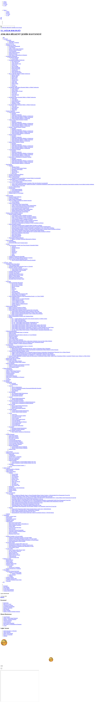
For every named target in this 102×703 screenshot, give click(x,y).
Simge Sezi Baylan (16, 481)
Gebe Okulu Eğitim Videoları (15, 361)
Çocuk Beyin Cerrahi (16, 416)
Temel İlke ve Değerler (14, 42)
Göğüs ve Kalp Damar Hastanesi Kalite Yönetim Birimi (24, 205)
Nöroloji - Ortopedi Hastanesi (12, 372)
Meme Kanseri (12, 528)
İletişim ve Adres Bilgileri (14, 276)
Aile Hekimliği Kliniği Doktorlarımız (20, 393)
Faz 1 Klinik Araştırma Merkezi (16, 315)
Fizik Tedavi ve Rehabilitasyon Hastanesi (18, 55)
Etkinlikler (11, 464)
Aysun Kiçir (14, 93)
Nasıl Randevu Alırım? (11, 518)
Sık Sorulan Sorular (10, 542)
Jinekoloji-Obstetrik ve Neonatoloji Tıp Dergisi (19, 364)
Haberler (11, 507)
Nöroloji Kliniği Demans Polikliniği (19, 448)
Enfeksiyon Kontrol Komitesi (12, 453)
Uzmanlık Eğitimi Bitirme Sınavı (16, 273)
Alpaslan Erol (15, 70)
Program (13, 250)
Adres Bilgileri (15, 390)
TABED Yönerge (15, 297)
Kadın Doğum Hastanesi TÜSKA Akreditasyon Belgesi (24, 216)
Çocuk (10, 413)
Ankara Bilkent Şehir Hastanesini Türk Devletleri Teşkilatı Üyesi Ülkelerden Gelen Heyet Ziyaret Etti (34, 506)
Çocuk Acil (14, 414)
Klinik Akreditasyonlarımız (15, 224)
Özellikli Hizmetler (10, 434)
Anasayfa (14, 246)
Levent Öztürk (15, 58)
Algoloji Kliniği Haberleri (17, 399)
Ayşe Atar (14, 96)
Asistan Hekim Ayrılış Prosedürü (19, 270)
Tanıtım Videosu (12, 489)
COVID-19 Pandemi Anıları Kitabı (14, 579)
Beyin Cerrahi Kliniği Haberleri (19, 408)
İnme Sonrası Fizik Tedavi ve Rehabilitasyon (19, 523)
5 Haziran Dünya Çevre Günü (18, 185)
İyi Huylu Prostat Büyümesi (15, 527)
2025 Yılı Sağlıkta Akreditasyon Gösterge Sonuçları (20, 200)
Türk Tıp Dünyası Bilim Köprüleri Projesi (18, 259)
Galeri (13, 254)
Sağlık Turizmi (6, 467)
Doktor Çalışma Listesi (11, 516)
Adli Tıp (11, 385)
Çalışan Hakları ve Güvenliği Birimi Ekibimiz (22, 180)
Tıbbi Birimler (6, 380)
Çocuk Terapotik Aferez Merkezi (16, 443)
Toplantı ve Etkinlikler (16, 573)
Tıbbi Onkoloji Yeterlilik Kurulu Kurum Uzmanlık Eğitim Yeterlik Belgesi (28, 230)
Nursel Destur (15, 477)
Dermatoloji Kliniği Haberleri (18, 429)
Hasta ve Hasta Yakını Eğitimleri (16, 339)
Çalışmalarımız (12, 455)
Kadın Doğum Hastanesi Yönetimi (16, 142)
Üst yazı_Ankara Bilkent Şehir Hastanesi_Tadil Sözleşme (24, 323)
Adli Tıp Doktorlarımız (17, 387)
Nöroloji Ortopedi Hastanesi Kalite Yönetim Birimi (23, 206)
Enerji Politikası (12, 241)
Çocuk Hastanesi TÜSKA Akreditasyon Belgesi (22, 219)
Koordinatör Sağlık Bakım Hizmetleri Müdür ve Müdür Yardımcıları (24, 87)
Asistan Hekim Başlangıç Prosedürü (19, 268)
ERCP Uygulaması (13, 532)
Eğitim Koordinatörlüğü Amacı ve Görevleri (18, 332)
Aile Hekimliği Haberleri (17, 395)
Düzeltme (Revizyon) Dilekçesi (18, 295)
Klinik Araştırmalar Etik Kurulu (16, 282)
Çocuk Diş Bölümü (16, 420)
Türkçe (4, 1)
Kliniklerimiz (9, 382)
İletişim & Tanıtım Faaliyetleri (12, 571)
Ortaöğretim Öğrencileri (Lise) (15, 347)
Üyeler (13, 290)
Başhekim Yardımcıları (17, 114)
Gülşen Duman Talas (16, 63)
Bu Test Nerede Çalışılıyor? (15, 551)
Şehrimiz (8, 513)
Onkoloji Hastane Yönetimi (15, 134)
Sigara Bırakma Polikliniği (17, 394)
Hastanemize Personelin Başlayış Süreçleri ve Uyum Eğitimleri (22, 334)
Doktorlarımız (15, 384)
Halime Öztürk (15, 83)
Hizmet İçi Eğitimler (13, 336)
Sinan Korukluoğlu (16, 67)
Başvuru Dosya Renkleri (17, 283)
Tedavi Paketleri (9, 470)
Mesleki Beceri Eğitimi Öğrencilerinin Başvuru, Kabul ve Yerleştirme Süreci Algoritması (31, 348)
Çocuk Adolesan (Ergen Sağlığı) (19, 415)
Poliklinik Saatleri (10, 520)
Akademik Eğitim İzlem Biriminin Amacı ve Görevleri (21, 266)
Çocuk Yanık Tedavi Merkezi (15, 444)
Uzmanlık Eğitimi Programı (15, 271)
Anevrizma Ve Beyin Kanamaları (16, 530)
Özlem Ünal (14, 65)
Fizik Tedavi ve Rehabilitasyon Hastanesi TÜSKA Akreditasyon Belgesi (27, 222)
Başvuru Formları (15, 286)
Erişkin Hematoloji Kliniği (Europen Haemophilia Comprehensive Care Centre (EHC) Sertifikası (33, 227)
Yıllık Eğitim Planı (13, 337)
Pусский (5, 4)
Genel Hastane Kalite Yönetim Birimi (20, 204)
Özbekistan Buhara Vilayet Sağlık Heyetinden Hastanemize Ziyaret (26, 505)
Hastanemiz (8, 40)
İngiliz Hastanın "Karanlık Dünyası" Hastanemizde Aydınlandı (25, 510)
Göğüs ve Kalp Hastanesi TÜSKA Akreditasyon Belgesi (24, 218)
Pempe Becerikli (15, 94)
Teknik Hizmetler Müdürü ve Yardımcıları (21, 118)
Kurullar (13, 249)
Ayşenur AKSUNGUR (8, 590)
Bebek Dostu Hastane (16, 235)
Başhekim (14, 113)
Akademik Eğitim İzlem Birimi (13, 264)
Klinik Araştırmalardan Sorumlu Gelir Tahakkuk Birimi (21, 316)
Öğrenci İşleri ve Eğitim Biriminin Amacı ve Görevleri (21, 346)
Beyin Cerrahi (12, 404)
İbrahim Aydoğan (15, 102)
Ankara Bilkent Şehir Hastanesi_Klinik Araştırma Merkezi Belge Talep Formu (29, 326)
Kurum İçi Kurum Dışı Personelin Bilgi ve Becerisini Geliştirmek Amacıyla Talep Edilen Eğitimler (30, 341)
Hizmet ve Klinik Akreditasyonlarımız (14, 213)
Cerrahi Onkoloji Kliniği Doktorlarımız (20, 410)
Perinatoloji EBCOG (16, 236)
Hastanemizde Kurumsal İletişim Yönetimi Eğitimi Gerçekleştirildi (26, 178)
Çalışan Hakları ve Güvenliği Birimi (17, 179)
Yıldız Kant (14, 81)
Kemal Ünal (14, 86)
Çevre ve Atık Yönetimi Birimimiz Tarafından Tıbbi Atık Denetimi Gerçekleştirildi (30, 183)
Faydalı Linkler (9, 548)
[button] (5, 10)
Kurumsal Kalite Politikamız (15, 196)
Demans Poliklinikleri (13, 445)
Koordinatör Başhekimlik (14, 46)
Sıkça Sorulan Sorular (13, 357)
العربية (4, 5)
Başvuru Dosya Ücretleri (17, 285)
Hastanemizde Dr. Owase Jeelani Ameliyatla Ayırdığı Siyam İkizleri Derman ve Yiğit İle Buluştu (33, 512)
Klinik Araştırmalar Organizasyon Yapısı (18, 308)
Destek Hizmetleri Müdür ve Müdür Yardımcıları (22, 117)
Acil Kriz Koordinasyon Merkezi (16, 174)
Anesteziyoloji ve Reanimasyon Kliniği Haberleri (22, 403)
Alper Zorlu (14, 106)
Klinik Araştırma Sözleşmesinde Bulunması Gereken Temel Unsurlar (27, 312)
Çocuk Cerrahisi (15, 418)
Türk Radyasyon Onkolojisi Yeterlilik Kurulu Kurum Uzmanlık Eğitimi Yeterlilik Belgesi (31, 226)
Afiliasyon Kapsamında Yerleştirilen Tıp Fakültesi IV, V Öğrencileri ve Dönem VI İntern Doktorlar (33, 354)
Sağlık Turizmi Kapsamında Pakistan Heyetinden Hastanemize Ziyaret (27, 502)
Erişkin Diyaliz (12, 449)
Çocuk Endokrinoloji (16, 423)
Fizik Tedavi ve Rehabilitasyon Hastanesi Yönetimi (20, 157)
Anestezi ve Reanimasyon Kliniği (16, 400)
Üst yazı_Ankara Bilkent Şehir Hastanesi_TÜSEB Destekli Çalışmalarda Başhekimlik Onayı (32, 329)
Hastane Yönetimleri (10, 111)
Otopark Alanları (9, 564)
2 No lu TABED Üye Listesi (18, 302)
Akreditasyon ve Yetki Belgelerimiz (16, 487)
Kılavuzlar (14, 288)
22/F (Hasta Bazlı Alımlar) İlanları (19, 168)
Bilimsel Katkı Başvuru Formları (13, 358)
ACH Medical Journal (14, 367)
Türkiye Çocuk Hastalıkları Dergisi (16, 365)
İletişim (13, 255)
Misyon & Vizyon (10, 43)
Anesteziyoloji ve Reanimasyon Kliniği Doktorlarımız (23, 402)
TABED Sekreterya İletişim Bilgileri (20, 303)
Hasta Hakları (9, 517)
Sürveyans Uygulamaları (14, 458)
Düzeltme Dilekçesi (16, 305)
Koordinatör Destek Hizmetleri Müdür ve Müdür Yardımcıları (22, 97)
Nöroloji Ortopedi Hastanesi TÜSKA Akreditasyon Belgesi (25, 220)
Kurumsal (5, 38)
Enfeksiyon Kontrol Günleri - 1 (18, 465)
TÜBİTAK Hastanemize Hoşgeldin (16, 256)
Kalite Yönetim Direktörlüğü (15, 199)
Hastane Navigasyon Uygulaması (13, 568)
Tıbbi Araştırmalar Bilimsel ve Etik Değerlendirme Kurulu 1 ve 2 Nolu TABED (26, 296)
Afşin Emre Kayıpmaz (17, 72)
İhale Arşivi (14, 173)
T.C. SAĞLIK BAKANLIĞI (10, 30)
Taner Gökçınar (15, 62)
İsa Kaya (14, 84)
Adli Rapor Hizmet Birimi (14, 175)
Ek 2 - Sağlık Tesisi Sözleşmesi (18, 319)
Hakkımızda (11, 41)
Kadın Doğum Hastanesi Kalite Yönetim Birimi (22, 209)
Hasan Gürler (15, 77)
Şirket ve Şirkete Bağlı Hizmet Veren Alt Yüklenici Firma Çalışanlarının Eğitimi (26, 342)
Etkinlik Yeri (14, 251)
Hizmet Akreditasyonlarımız (15, 214)
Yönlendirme (6, 515)
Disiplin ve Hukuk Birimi (14, 186)
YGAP (7, 378)
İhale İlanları (14, 170)
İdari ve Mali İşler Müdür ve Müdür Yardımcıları (19, 73)
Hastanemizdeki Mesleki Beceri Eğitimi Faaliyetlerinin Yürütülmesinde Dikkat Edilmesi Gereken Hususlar (35, 349)
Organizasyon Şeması (11, 45)
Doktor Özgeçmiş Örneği (14, 555)
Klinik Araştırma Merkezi (11, 306)
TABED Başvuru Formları (17, 300)
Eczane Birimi (12, 188)
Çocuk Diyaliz (12, 439)
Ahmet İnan (14, 109)
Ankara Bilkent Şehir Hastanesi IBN (20, 293)
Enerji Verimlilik (9, 240)
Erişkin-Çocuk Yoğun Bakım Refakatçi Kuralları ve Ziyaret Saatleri (23, 540)
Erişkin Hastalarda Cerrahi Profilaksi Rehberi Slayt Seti (24, 462)
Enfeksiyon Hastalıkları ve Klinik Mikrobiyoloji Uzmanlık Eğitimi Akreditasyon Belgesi (31, 231)
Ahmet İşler (14, 98)
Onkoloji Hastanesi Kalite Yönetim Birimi (21, 210)
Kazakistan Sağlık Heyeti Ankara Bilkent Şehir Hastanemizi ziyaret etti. (27, 499)
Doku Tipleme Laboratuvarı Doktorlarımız (21, 431)
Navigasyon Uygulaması (14, 567)
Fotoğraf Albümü (12, 490)
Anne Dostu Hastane (16, 234)
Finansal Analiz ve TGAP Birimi (16, 193)
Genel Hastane (12, 47)
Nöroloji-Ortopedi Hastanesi (15, 50)
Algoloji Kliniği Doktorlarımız (18, 398)
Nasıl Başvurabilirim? (16, 389)
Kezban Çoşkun (15, 479)
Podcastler (8, 581)
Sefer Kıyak (14, 92)
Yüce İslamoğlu (15, 476)
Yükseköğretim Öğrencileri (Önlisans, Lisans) (19, 351)
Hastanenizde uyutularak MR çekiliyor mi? (18, 543)
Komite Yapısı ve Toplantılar (15, 456)
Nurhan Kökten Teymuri (17, 91)
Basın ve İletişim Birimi (14, 176)
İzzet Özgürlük (15, 66)
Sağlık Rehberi (9, 521)
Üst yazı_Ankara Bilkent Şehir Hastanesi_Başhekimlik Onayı (25, 322)
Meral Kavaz (14, 78)
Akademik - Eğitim (7, 262)
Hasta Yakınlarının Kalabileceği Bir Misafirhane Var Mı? (21, 546)
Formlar (10, 317)
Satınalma (11, 165)
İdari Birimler (9, 164)
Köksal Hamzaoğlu (16, 68)
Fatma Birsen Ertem (16, 101)
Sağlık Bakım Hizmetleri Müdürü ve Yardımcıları (22, 116)
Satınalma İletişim (15, 167)
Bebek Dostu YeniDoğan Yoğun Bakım (20, 232)
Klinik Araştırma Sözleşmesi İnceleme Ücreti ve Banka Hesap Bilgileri (27, 313)
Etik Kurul (8, 281)
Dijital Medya (6, 569)
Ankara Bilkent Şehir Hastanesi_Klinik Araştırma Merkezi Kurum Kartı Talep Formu (30, 328)
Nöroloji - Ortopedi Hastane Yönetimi (17, 127)
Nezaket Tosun (15, 79)
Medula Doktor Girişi (13, 553)
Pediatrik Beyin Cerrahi (17, 407)
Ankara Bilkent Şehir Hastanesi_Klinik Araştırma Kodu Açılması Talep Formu (29, 324)
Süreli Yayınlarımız (10, 363)
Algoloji (10, 397)
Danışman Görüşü (16, 292)
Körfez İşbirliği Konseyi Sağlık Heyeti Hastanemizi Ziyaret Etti (25, 504)
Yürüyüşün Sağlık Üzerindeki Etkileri (17, 531)
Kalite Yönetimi (9, 195)
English (5, 3)
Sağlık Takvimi (12, 574)
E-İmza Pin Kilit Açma (14, 557)
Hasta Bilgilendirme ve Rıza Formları (17, 541)
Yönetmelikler (15, 291)
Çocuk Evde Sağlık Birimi (17, 425)
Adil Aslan (14, 482)
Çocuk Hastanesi (12, 51)
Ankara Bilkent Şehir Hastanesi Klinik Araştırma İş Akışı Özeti (25, 311)
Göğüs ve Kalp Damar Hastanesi (16, 48)
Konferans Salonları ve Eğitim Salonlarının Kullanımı (20, 343)
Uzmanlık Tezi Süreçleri (14, 272)
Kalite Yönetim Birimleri (14, 203)
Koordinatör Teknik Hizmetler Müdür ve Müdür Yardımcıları (22, 104)
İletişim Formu (9, 561)
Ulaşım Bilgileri (9, 562)
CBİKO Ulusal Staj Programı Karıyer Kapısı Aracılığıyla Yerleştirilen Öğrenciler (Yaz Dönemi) (32, 353)
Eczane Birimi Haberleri (17, 190)
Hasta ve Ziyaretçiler (10, 492)
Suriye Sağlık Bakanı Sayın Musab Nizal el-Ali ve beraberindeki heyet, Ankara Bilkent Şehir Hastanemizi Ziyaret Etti (37, 501)
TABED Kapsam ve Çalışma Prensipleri (20, 298)
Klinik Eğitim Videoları (11, 359)
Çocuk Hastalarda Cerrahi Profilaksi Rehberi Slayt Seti (24, 461)
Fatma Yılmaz (15, 89)
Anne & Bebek (9, 451)
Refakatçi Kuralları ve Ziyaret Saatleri (14, 536)
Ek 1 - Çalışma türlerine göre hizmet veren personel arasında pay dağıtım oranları (29, 318)
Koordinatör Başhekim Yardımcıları (16, 60)
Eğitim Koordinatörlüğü (14, 191)
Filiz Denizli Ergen (16, 61)
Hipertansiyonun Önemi (14, 533)
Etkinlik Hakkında (16, 247)
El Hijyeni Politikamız (14, 198)
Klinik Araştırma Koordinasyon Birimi (17, 307)
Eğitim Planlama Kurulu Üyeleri (16, 275)
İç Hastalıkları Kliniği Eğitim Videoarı (17, 362)
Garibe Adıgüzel (15, 88)
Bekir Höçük (14, 108)
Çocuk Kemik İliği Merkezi (15, 440)
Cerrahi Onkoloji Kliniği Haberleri (19, 412)
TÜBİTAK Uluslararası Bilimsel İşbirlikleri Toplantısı (20, 257)
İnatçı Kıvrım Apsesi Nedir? (15, 522)
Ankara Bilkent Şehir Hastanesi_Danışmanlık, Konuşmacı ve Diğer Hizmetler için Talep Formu (33, 327)
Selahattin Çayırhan (16, 103)
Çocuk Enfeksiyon (16, 424)
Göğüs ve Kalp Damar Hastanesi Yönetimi (18, 119)
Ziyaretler (11, 494)
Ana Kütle (8, 379)
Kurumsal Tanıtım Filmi (11, 578)
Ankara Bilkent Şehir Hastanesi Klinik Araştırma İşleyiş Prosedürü (23, 310)
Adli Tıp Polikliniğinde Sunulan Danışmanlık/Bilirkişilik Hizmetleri (26, 388)
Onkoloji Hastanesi (13, 53)
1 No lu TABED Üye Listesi (18, 301)
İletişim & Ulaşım (7, 558)
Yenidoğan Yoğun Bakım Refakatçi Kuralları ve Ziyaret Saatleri (23, 538)
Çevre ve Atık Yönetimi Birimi (15, 181)
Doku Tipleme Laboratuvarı (15, 430)
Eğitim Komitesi (12, 333)
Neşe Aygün (14, 480)
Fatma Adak (14, 82)
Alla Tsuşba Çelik (15, 485)
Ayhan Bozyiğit (15, 107)
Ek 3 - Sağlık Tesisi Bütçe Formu (19, 321)
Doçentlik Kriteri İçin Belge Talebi (16, 278)
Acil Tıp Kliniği (12, 383)
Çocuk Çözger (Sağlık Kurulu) (18, 419)
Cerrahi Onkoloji (12, 409)
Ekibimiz (11, 472)
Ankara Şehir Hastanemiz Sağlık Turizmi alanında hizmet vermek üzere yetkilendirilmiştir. (31, 508)
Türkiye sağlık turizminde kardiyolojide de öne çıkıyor (23, 511)
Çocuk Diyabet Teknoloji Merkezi (19, 421)
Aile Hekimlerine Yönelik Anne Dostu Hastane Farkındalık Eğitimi (23, 245)
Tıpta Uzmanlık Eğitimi (14, 265)
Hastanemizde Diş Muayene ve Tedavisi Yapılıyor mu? (21, 545)
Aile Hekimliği (12, 392)
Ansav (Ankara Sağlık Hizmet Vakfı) (17, 550)
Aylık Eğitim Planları (13, 338)
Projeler (8, 244)
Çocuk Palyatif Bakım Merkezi (15, 441)
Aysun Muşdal (15, 99)
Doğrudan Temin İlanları (17, 169)
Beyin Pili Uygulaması (14, 438)
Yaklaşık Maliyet (15, 172)
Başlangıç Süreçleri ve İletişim (15, 267)
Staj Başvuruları (9, 344)
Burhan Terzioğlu (15, 75)
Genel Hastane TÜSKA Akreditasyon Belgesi (22, 215)
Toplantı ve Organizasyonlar (15, 572)
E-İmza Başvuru (12, 556)
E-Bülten (11, 576)
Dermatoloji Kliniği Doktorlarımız (19, 428)
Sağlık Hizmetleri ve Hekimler (12, 469)
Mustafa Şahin (15, 76)
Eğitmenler (14, 252)
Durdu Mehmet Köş (16, 71)
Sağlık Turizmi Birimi (11, 471)
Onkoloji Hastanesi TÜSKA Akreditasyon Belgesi (23, 221)
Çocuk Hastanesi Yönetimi (15, 149)
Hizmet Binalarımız (7, 368)
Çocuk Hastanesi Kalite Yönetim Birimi (20, 208)
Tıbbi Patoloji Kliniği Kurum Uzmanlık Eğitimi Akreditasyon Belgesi (27, 225)
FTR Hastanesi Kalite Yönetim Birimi (20, 211)
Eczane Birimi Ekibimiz (17, 189)
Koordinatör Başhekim (14, 57)
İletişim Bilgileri (9, 559)
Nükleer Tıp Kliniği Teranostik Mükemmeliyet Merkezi (24, 239)
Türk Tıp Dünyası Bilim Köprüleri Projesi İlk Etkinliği (24, 260)
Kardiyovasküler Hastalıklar (15, 525)
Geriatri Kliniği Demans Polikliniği (19, 446)
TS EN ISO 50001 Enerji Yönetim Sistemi (18, 242)
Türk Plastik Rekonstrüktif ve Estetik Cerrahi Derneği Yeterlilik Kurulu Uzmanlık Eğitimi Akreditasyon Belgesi (36, 229)
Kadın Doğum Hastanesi (14, 52)
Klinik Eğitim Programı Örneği (15, 277)
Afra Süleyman (15, 484)
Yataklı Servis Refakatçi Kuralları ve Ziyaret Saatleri (20, 537)
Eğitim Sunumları (13, 460)
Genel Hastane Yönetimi (14, 112)
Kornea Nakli (12, 526)
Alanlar (10, 566)
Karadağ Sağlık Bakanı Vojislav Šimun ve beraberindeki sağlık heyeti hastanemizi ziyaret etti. (32, 496)
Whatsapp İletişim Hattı (11, 563)
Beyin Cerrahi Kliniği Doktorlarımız (20, 405)
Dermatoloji (11, 426)
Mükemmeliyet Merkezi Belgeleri (16, 237)
